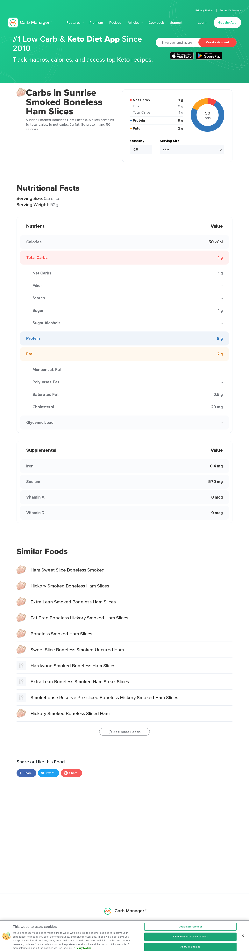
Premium (96, 22)
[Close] (242, 935)
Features (74, 22)
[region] (124, 936)
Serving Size (170, 141)
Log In (202, 22)
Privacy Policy (204, 10)
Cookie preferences (191, 926)
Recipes (115, 22)
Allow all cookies (190, 946)
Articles (133, 22)
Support (176, 22)
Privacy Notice (82, 948)
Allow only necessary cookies (190, 936)
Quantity (137, 141)
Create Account (217, 42)
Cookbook (156, 22)
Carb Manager (30, 23)
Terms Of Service (230, 10)
